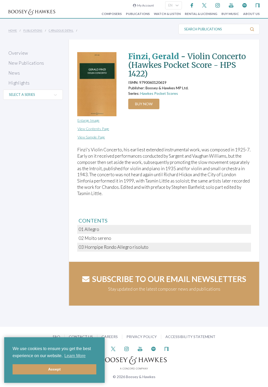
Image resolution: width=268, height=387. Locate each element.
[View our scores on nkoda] (258, 5)
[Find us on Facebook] (192, 5)
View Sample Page (91, 137)
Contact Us (81, 336)
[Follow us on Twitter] (204, 5)
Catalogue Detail (61, 30)
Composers (112, 14)
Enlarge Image (88, 120)
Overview (18, 53)
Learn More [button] (75, 355)
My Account (145, 5)
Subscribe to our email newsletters (169, 279)
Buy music (230, 14)
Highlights (19, 83)
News (14, 73)
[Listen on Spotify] (244, 5)
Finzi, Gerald (153, 56)
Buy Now (144, 104)
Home (12, 30)
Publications (138, 14)
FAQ (56, 336)
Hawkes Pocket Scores (159, 93)
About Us (251, 14)
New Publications (26, 63)
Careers (110, 336)
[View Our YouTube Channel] (231, 5)
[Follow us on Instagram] (217, 5)
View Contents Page (93, 128)
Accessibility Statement (190, 336)
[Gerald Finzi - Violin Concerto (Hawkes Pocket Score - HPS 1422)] (97, 84)
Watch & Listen (167, 14)
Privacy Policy (141, 336)
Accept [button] (54, 369)
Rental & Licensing (201, 14)
